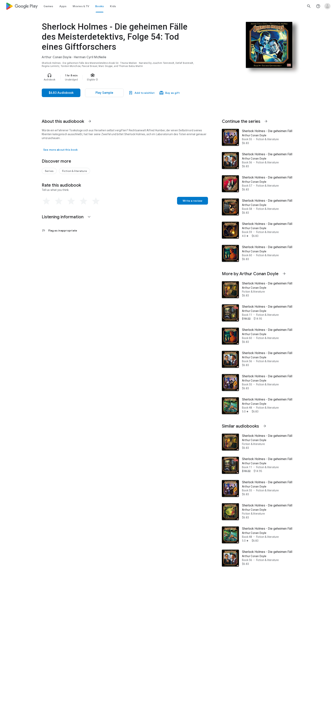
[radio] (46, 201)
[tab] (48, 6)
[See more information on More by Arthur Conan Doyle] (284, 273)
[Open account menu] (327, 6)
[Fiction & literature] (74, 171)
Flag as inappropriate (59, 230)
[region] (119, 77)
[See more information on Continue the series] (266, 121)
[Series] (49, 171)
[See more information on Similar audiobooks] (264, 426)
